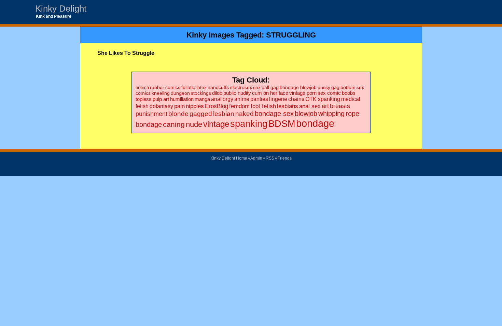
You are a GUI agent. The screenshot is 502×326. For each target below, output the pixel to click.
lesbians (287, 106)
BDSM (281, 123)
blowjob (306, 113)
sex (257, 87)
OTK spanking (322, 99)
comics (172, 87)
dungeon (180, 93)
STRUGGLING (291, 35)
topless (144, 99)
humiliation (182, 99)
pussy (324, 87)
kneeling (161, 93)
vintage (216, 124)
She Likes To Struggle (125, 53)
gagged (201, 113)
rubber (157, 87)
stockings (201, 93)
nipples (195, 106)
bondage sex (274, 113)
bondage (315, 123)
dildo (217, 93)
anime (241, 99)
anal (216, 99)
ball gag (270, 87)
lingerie (278, 99)
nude (194, 124)
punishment (151, 113)
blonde (178, 113)
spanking (248, 124)
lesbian (223, 113)
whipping (331, 113)
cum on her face (270, 93)
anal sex (310, 106)
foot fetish (263, 106)
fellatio (188, 87)
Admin (256, 158)
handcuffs (218, 87)
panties (259, 99)
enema (142, 87)
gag (335, 87)
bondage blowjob (298, 87)
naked (244, 113)
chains (296, 99)
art (325, 106)
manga (202, 99)
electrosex (241, 87)
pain (179, 106)
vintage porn (303, 93)
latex (201, 87)
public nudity (237, 93)
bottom (347, 87)
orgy (228, 99)
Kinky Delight (60, 8)
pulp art (161, 99)
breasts (340, 105)
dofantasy (161, 106)
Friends (285, 158)
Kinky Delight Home (228, 158)
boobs (348, 93)
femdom (239, 106)
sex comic (329, 93)
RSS (270, 158)
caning (174, 124)
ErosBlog (216, 106)
